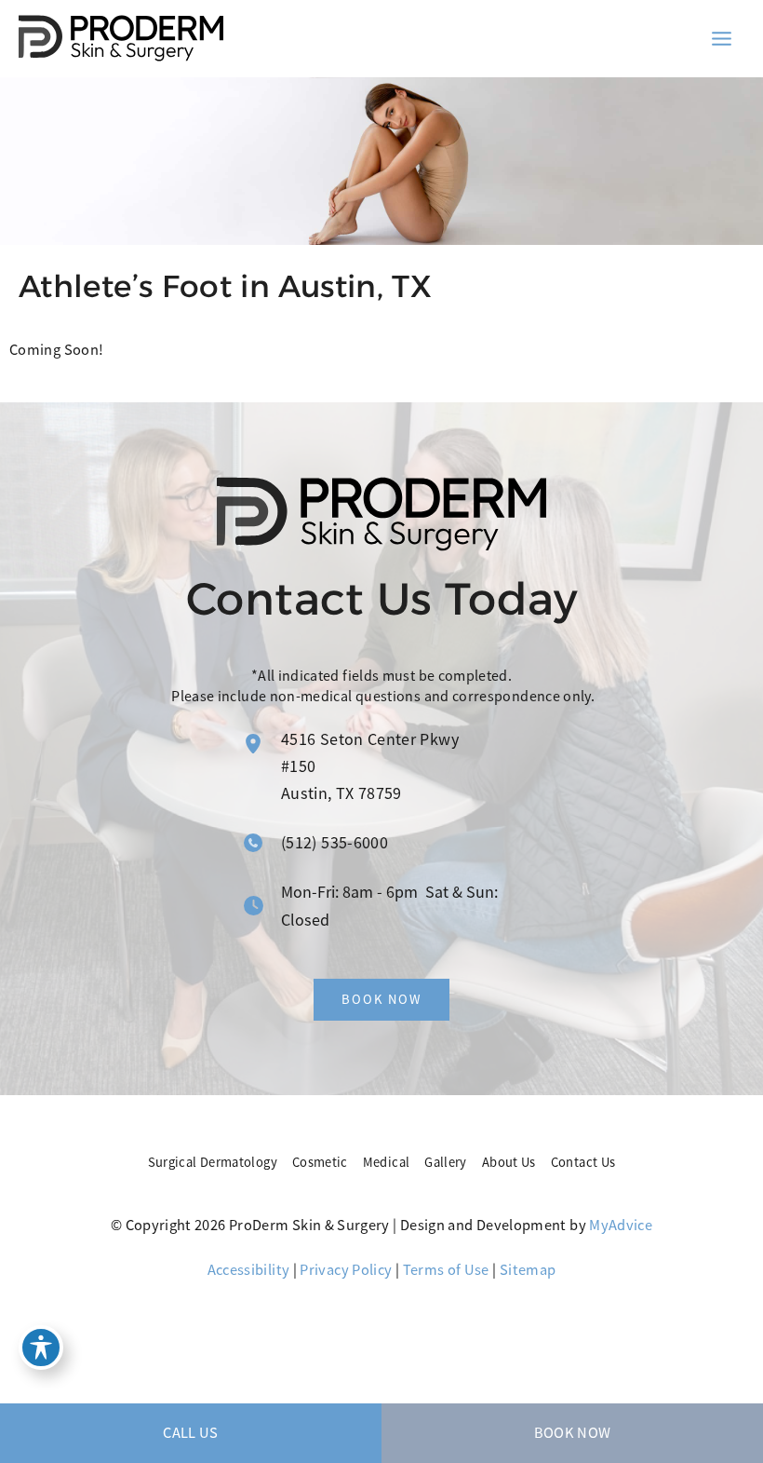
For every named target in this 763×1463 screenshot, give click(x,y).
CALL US (191, 1433)
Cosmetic (320, 1162)
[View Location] (253, 744)
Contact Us (583, 1162)
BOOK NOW (572, 1433)
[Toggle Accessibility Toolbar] (41, 1347)
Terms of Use (446, 1270)
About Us (509, 1162)
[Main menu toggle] (721, 38)
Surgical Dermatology (212, 1162)
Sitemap (528, 1270)
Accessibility (248, 1270)
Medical (386, 1162)
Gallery (445, 1162)
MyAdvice (620, 1225)
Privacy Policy (346, 1270)
